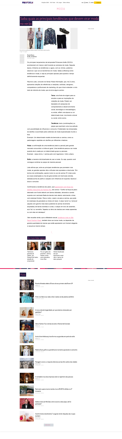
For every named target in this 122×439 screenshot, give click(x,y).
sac (82, 2)
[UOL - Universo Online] (34, 3)
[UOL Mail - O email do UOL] (86, 2)
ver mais (47, 425)
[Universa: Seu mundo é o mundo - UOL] (27, 3)
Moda (61, 9)
